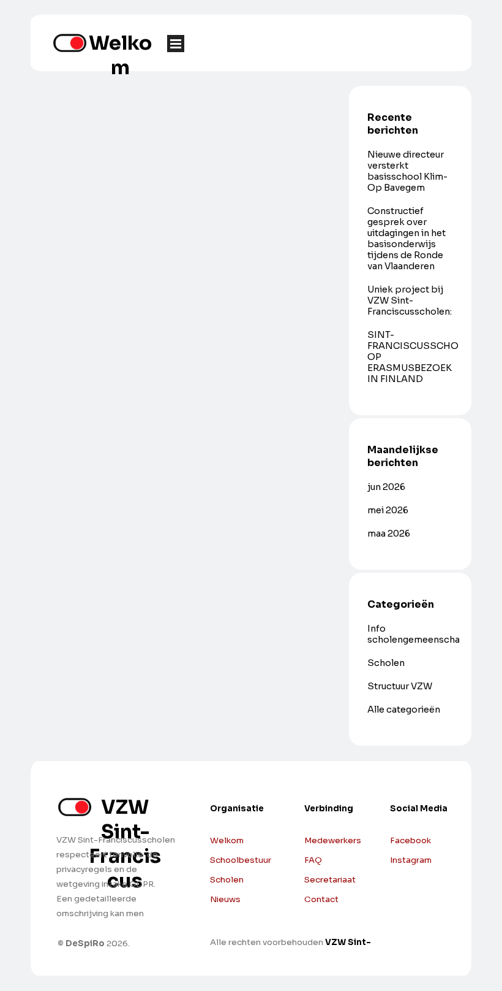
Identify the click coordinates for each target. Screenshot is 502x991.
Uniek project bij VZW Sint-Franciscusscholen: (409, 300)
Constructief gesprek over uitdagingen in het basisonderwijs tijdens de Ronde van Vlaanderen (406, 238)
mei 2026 (387, 510)
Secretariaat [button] (330, 879)
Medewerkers (332, 840)
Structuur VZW (399, 686)
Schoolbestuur (240, 860)
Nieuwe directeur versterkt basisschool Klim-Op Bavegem (407, 171)
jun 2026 (386, 486)
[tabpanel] (430, 845)
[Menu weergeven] (175, 43)
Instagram (411, 860)
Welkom (120, 55)
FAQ (313, 860)
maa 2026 (388, 533)
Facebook (410, 840)
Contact (321, 899)
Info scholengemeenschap (416, 634)
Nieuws (225, 899)
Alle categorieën (403, 709)
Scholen (386, 662)
